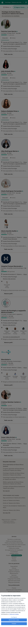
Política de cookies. (14, 614)
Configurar (14, 617)
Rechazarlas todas (14, 620)
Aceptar (14, 623)
